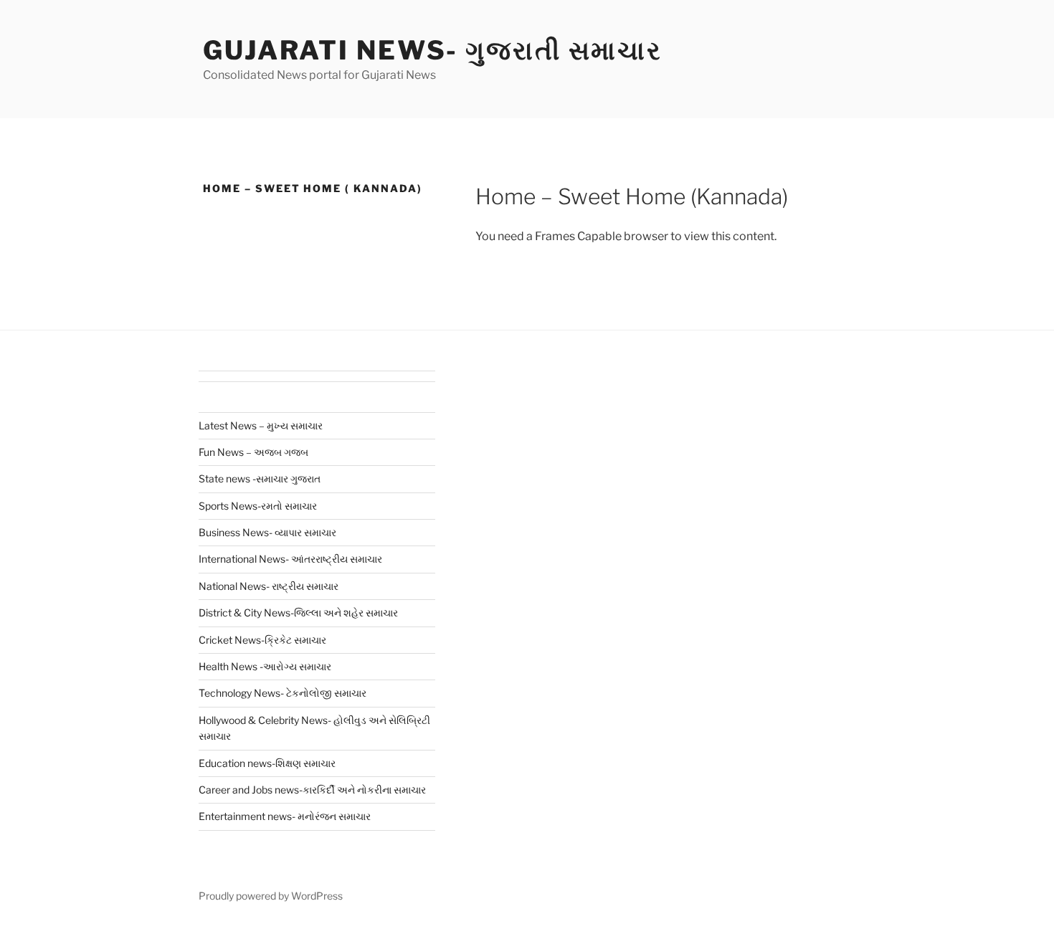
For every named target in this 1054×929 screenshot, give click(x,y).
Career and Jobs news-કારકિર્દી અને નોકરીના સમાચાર (312, 789)
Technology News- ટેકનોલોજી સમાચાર (282, 693)
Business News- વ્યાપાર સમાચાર (267, 532)
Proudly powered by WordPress (271, 896)
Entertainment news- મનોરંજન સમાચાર (285, 816)
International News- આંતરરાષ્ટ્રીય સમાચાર (290, 559)
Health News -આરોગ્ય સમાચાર (265, 666)
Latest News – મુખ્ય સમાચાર (261, 425)
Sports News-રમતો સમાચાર (258, 506)
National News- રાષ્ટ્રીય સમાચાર (268, 586)
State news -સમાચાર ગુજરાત (260, 478)
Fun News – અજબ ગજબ (253, 452)
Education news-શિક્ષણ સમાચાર (267, 763)
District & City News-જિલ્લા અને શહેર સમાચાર (298, 612)
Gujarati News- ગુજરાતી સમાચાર (433, 50)
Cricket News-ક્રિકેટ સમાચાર (262, 640)
